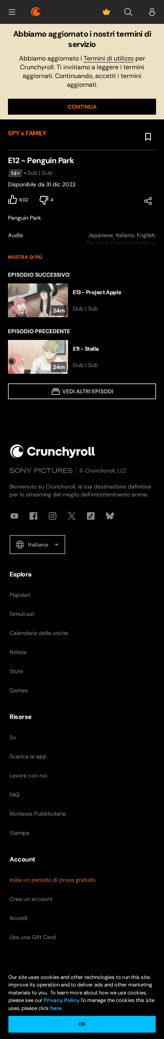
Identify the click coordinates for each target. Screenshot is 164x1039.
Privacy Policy (62, 1000)
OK (82, 1024)
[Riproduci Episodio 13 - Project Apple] (82, 300)
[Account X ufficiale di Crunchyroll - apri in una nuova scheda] (71, 515)
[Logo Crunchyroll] (36, 12)
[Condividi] (148, 201)
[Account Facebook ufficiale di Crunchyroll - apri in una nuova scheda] (33, 515)
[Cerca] (128, 12)
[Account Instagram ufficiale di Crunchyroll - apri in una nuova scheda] (52, 515)
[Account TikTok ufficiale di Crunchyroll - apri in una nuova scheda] (90, 515)
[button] (12, 12)
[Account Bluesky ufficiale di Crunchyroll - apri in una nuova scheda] (109, 515)
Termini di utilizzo (109, 58)
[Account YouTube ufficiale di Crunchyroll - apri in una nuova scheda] (14, 515)
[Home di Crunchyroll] (53, 451)
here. (56, 1008)
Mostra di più (25, 257)
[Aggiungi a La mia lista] (148, 137)
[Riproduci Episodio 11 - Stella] (82, 357)
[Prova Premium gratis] (106, 12)
